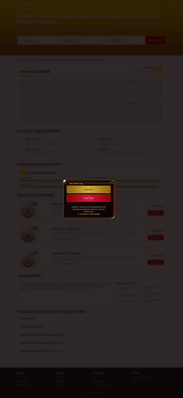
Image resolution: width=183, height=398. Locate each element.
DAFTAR (89, 198)
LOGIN (89, 189)
